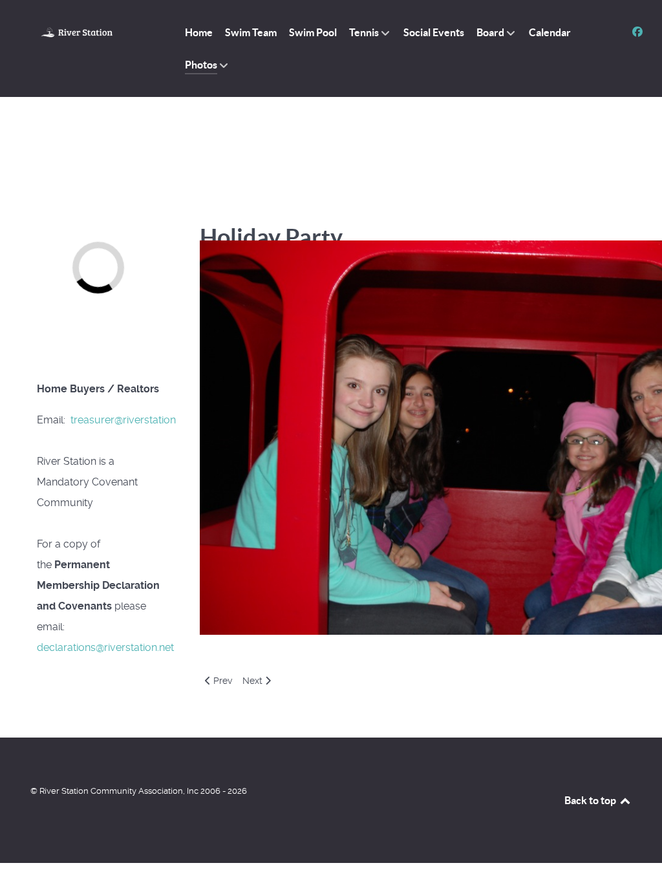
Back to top (591, 800)
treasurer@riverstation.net (131, 420)
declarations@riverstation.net (105, 647)
